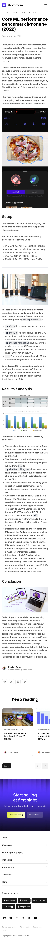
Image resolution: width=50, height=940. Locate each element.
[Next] (45, 766)
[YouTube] (35, 918)
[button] (25, 837)
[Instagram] (16, 918)
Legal (4, 930)
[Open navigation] (46, 5)
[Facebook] (10, 918)
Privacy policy (25, 927)
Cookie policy (38, 927)
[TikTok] (23, 918)
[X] (29, 918)
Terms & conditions (9, 927)
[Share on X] (11, 681)
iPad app (25, 900)
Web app (9, 906)
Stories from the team (31, 13)
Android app (40, 900)
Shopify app (25, 906)
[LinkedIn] (4, 918)
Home (4, 13)
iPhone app (10, 900)
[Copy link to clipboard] (24, 681)
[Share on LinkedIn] (18, 681)
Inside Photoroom (15, 13)
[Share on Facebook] (4, 681)
